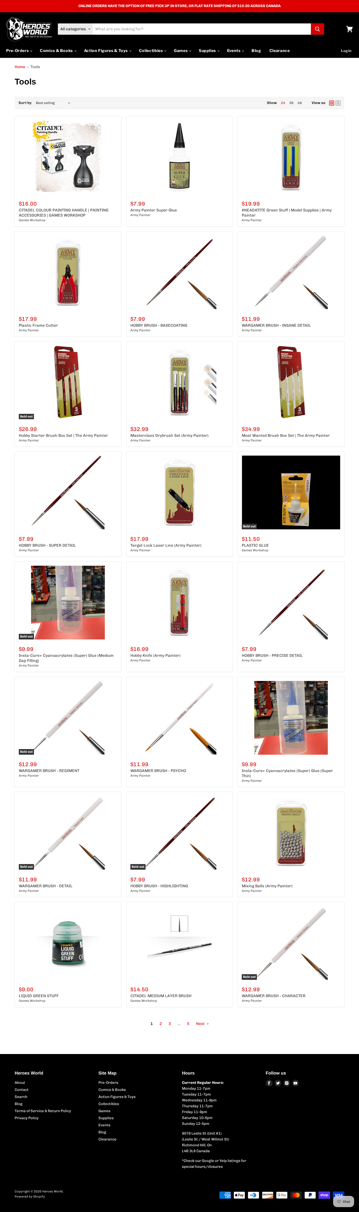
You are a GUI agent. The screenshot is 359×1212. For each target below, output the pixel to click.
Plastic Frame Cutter (38, 325)
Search (21, 1097)
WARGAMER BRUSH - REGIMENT (49, 770)
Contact (22, 1089)
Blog (256, 50)
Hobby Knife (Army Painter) (155, 655)
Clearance (279, 50)
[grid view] (331, 103)
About (20, 1082)
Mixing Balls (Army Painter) (267, 886)
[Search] (317, 29)
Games (181, 50)
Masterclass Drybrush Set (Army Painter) (169, 435)
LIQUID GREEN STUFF (39, 995)
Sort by (25, 103)
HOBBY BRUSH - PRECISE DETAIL (272, 655)
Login (346, 51)
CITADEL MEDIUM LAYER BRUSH (160, 995)
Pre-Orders (18, 50)
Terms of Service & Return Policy (43, 1111)
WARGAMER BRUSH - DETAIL (46, 886)
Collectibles (151, 50)
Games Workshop (32, 220)
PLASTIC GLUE (255, 545)
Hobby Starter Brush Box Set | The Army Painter (63, 435)
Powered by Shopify (30, 1196)
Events (234, 50)
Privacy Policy (27, 1118)
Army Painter (140, 215)
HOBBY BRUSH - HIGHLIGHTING (159, 886)
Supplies (208, 50)
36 (291, 103)
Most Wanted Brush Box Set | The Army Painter (286, 435)
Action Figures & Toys (106, 50)
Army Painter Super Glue (153, 210)
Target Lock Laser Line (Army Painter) (165, 545)
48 (299, 103)
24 (283, 103)
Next (201, 1023)
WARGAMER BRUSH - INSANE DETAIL (276, 325)
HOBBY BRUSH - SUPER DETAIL (47, 545)
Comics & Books (57, 50)
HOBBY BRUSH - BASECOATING (158, 325)
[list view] (338, 103)
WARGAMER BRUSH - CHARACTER (274, 995)
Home (20, 67)
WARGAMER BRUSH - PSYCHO (158, 770)
